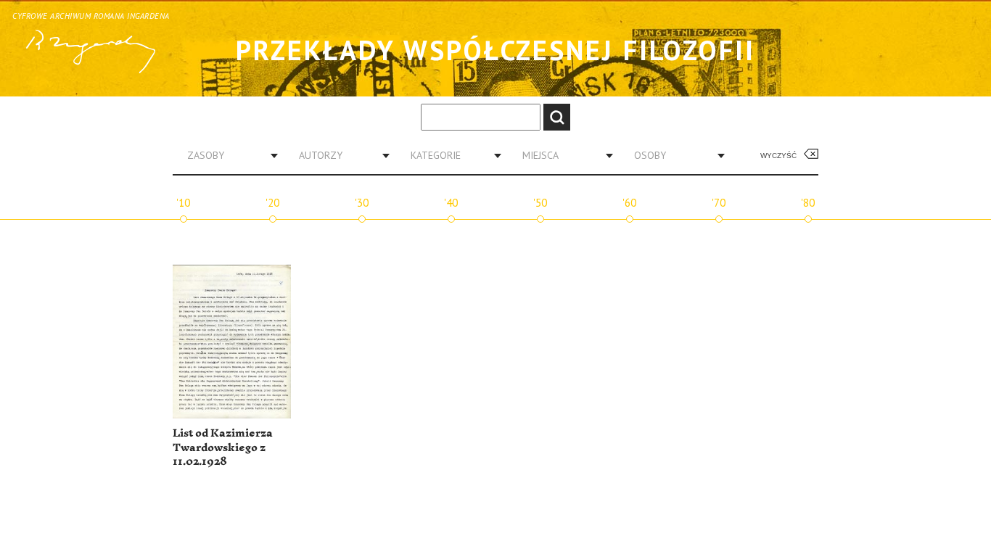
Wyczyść (778, 156)
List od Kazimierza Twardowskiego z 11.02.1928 (223, 447)
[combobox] (227, 155)
